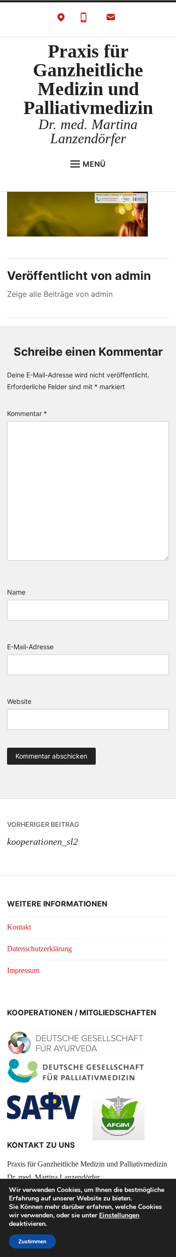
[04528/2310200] (83, 20)
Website (19, 701)
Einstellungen (119, 1215)
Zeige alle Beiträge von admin (60, 294)
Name (16, 592)
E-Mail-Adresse (30, 647)
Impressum (23, 970)
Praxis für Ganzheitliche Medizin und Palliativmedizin (88, 79)
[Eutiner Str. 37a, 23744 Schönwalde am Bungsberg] (61, 20)
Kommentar (27, 413)
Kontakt (19, 927)
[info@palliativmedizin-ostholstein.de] (110, 20)
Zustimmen (32, 1241)
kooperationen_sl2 (43, 833)
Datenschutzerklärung (39, 949)
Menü (94, 164)
